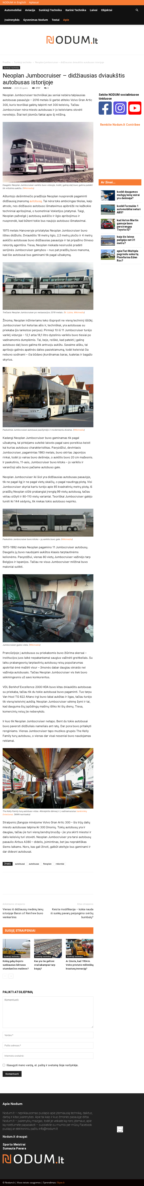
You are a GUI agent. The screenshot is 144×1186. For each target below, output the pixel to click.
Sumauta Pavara (14, 1148)
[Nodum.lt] (72, 40)
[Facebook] (6, 886)
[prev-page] (5, 976)
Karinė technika (75, 10)
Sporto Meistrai (14, 1144)
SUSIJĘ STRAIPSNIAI (20, 930)
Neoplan (47, 863)
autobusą (35, 201)
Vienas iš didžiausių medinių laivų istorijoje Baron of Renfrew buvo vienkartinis (23, 913)
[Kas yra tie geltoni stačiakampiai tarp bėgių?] (48, 948)
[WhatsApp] (32, 886)
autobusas (34, 863)
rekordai (60, 863)
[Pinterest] (23, 886)
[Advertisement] (121, 152)
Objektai (106, 10)
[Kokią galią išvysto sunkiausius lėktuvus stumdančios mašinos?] (16, 948)
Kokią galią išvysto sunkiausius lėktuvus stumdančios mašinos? (16, 965)
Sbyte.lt (60, 1182)
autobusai (20, 863)
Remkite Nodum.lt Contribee (120, 124)
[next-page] (11, 976)
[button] (136, 10)
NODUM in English (14, 2)
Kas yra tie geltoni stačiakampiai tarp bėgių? (44, 965)
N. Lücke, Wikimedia (74, 312)
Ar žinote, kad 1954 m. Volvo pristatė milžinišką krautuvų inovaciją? (79, 965)
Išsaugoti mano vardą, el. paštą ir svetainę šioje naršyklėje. (42, 1065)
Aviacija (30, 10)
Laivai (93, 10)
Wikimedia (28, 188)
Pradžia (6, 62)
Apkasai (34, 2)
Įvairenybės (12, 20)
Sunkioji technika (50, 10)
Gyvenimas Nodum (35, 20)
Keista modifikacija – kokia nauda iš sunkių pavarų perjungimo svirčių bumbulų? (72, 913)
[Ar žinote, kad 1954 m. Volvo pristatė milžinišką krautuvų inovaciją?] (79, 948)
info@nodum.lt (48, 1129)
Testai (55, 20)
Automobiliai (12, 10)
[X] (15, 886)
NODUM (7, 88)
